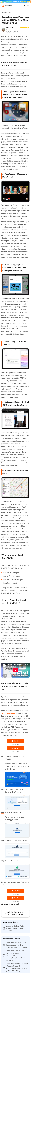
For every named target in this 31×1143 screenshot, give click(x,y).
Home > (6, 12)
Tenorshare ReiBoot (8, 713)
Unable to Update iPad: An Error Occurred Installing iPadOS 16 (15, 928)
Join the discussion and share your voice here (15, 913)
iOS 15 (16, 32)
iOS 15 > (12, 12)
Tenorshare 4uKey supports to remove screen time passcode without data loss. (16, 945)
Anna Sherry (10, 27)
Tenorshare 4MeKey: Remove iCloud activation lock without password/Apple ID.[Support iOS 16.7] (17, 967)
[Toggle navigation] (27, 5)
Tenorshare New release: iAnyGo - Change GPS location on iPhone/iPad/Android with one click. (15, 955)
